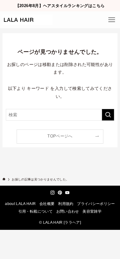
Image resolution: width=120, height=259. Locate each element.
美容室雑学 (92, 211)
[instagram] (52, 192)
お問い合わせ (67, 211)
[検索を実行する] (108, 115)
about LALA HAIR (20, 204)
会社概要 (46, 204)
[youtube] (67, 192)
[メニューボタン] (111, 19)
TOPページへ (59, 136)
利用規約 (65, 204)
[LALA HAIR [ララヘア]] (27, 19)
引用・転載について (35, 211)
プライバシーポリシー (96, 204)
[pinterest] (60, 192)
